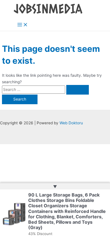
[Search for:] (45, 89)
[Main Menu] (22, 25)
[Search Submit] (77, 90)
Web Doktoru (71, 123)
